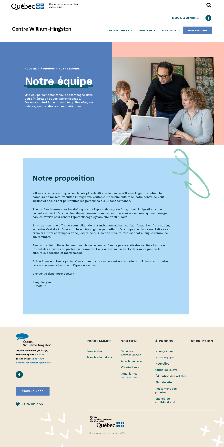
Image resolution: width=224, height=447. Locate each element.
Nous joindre (164, 351)
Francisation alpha (99, 357)
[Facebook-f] (208, 18)
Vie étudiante (130, 367)
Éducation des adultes (171, 376)
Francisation (95, 351)
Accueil (31, 68)
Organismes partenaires (129, 375)
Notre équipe (164, 357)
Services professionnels (131, 353)
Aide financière (131, 361)
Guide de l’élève (166, 369)
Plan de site (163, 382)
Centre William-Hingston (41, 29)
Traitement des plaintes (166, 390)
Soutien (145, 30)
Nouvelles (162, 363)
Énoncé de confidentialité (165, 400)
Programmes (119, 30)
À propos (169, 30)
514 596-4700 (36, 358)
